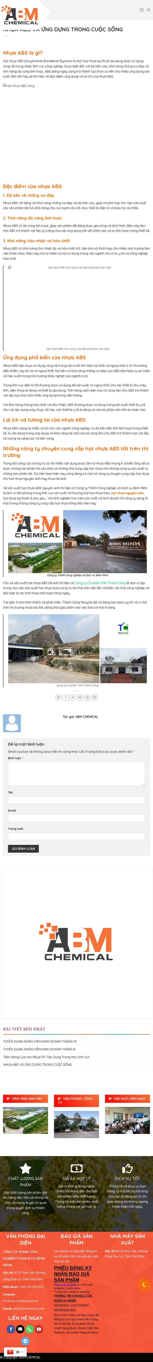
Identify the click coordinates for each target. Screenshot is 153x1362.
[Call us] (29, 1329)
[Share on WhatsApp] (58, 697)
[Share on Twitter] (73, 697)
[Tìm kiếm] (148, 10)
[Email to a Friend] (80, 697)
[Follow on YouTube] (39, 1329)
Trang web (15, 829)
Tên (10, 792)
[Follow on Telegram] (25, 1341)
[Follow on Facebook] (11, 1329)
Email (12, 810)
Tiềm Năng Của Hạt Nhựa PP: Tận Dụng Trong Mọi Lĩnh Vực (46, 1057)
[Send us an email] (20, 1329)
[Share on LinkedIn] (94, 697)
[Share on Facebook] (65, 697)
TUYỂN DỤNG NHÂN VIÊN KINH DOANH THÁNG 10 (40, 1041)
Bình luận (15, 758)
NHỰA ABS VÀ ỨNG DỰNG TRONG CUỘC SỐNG (37, 1065)
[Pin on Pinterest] (87, 697)
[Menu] (141, 10)
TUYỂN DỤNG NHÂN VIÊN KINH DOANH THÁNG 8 (39, 1049)
